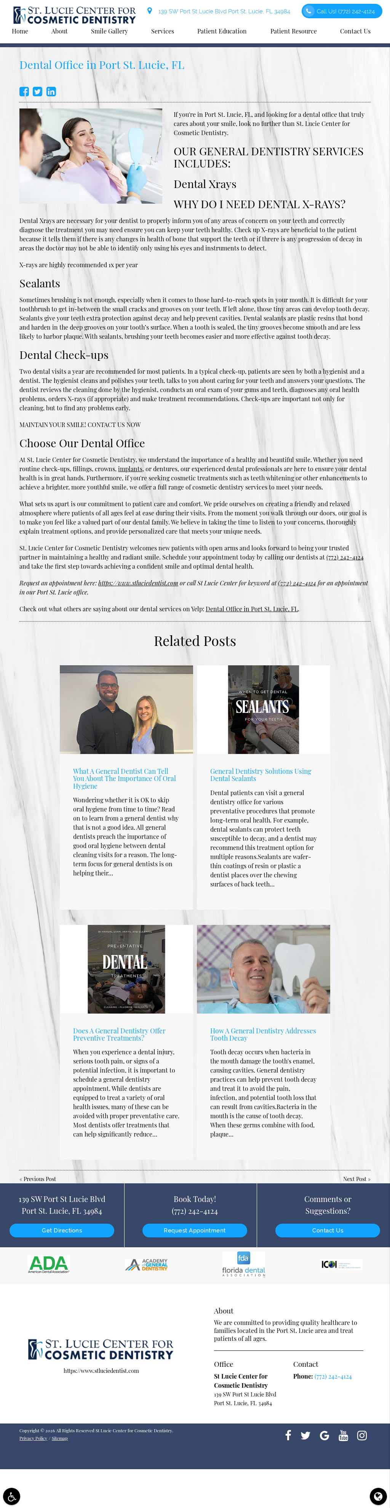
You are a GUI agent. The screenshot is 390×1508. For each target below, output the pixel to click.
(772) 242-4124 (345, 557)
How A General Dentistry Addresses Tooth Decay (263, 1034)
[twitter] (306, 1434)
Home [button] (20, 31)
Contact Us (327, 1230)
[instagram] (362, 1434)
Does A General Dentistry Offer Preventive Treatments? (119, 1034)
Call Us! (346, 11)
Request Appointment (195, 1230)
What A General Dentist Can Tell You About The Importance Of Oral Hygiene (124, 778)
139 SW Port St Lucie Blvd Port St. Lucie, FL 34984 (222, 11)
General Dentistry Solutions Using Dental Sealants (260, 775)
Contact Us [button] (355, 31)
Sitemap (60, 1438)
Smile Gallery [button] (109, 31)
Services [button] (162, 31)
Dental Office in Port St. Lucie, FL (252, 609)
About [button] (59, 31)
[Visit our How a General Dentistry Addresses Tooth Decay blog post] (263, 969)
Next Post (354, 1179)
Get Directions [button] (62, 1230)
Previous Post (40, 1179)
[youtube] (343, 1434)
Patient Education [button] (222, 31)
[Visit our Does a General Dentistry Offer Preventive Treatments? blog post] (126, 969)
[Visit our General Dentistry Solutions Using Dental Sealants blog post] (263, 709)
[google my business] (324, 1434)
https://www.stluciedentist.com (138, 583)
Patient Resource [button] (293, 31)
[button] (11, 1496)
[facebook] (288, 1434)
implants (130, 469)
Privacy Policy (33, 1438)
